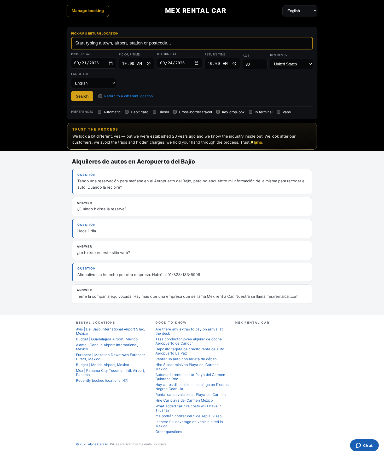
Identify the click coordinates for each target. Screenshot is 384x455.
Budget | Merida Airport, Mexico (102, 365)
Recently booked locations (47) (102, 380)
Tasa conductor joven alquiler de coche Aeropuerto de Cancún (188, 341)
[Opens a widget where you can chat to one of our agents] (364, 445)
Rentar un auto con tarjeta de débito (186, 359)
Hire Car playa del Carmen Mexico (184, 400)
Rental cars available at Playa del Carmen (190, 394)
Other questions (168, 432)
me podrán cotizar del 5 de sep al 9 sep (188, 416)
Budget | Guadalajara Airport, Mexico (107, 339)
